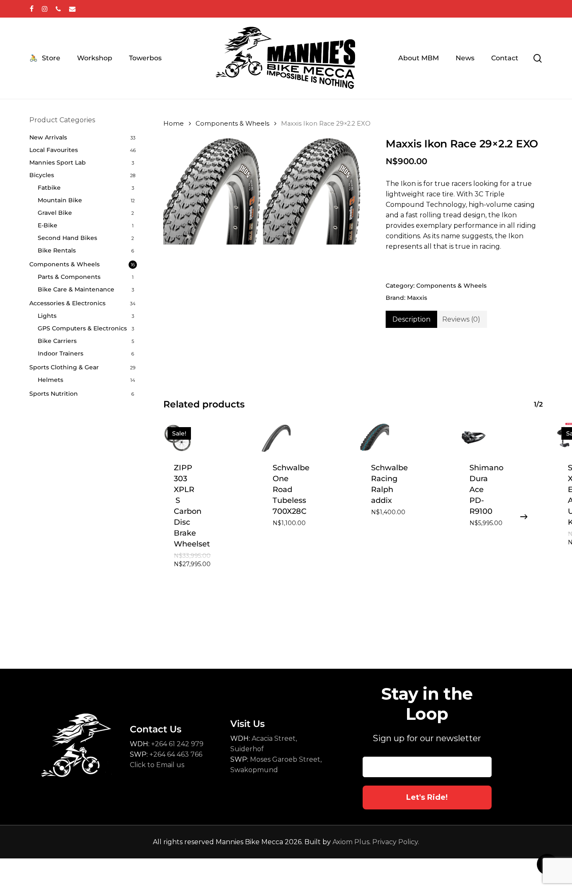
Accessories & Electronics (67, 303)
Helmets (50, 380)
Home (173, 123)
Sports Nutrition (53, 393)
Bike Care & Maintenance (76, 289)
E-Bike (47, 225)
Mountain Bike (60, 200)
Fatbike (49, 187)
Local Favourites (53, 150)
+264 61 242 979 (177, 744)
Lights (47, 316)
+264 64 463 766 (175, 754)
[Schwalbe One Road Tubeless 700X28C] (276, 437)
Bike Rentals (57, 250)
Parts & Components (69, 277)
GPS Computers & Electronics (82, 328)
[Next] (523, 516)
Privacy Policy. (395, 842)
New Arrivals (48, 137)
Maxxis (417, 297)
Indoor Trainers (60, 353)
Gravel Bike (55, 212)
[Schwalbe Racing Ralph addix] (375, 437)
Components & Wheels (64, 264)
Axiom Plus (350, 842)
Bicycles (41, 175)
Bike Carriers (57, 341)
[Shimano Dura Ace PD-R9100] (473, 437)
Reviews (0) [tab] (461, 319)
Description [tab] (411, 319)
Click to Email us (157, 765)
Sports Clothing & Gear (64, 367)
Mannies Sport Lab (57, 162)
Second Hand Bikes (67, 238)
